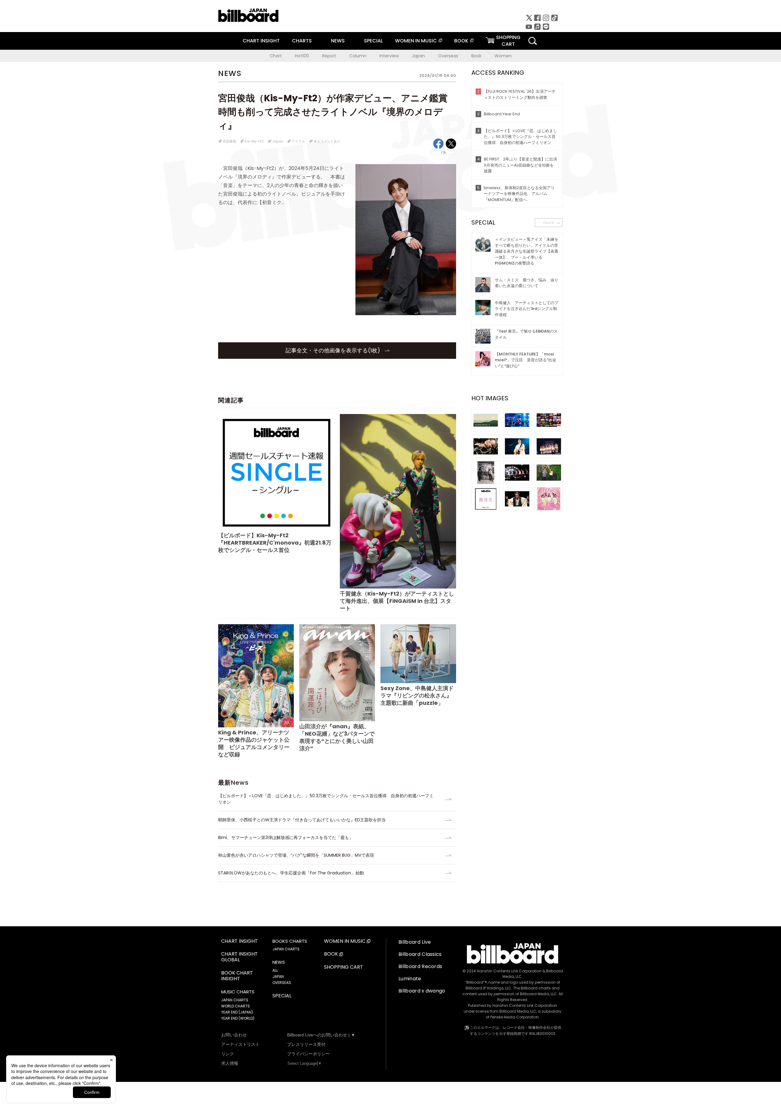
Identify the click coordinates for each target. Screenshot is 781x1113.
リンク (227, 1053)
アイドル (298, 141)
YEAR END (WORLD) (237, 1018)
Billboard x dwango (421, 990)
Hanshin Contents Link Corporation (509, 971)
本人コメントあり (327, 141)
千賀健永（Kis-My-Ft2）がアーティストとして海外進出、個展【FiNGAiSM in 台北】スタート (397, 601)
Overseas (448, 56)
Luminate (409, 978)
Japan (418, 56)
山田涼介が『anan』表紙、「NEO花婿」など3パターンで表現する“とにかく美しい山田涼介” (337, 737)
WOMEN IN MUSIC (416, 40)
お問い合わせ (234, 1034)
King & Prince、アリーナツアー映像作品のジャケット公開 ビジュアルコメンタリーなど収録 (254, 743)
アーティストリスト (240, 1044)
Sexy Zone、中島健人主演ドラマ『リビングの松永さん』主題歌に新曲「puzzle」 (417, 695)
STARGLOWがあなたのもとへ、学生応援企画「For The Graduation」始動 (291, 873)
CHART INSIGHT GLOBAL (239, 957)
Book (476, 56)
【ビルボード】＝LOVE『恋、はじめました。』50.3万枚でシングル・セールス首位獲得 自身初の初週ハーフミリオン (326, 799)
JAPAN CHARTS (234, 1000)
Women (503, 56)
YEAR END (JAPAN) (237, 1012)
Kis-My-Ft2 (254, 141)
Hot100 (302, 56)
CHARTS (302, 40)
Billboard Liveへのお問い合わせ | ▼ (321, 1034)
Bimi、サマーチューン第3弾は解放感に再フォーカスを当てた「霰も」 (285, 837)
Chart (276, 56)
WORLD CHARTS (235, 1006)
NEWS (338, 40)
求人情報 (229, 1063)
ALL (275, 970)
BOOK (461, 40)
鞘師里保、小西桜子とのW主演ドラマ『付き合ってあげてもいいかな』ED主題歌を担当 (302, 820)
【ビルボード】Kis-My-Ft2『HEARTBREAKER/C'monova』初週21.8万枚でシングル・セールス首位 (274, 542)
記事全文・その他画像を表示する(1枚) (334, 350)
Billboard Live (414, 942)
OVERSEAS (281, 982)
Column (357, 56)
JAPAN (278, 976)
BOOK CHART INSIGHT (237, 976)
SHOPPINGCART (508, 41)
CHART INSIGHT (261, 40)
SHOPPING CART (343, 967)
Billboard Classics (420, 954)
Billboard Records (420, 966)
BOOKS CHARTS (289, 941)
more (548, 222)
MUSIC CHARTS (237, 992)
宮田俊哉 (229, 141)
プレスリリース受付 (306, 1044)
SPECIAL (373, 40)
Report (329, 56)
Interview (389, 56)
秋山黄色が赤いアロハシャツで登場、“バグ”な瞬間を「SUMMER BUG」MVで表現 (296, 855)
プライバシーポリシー (308, 1053)
